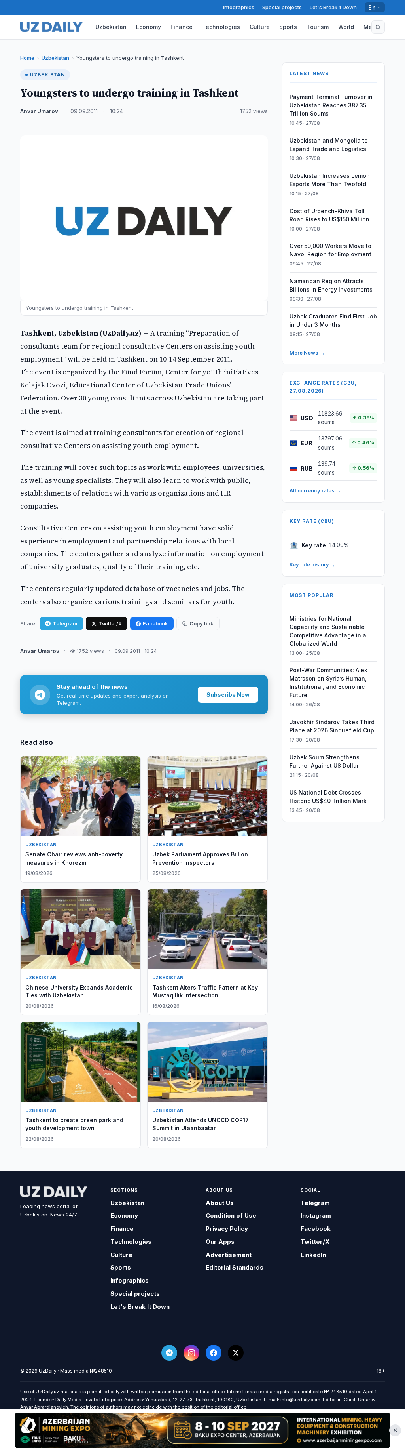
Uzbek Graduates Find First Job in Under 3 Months (333, 320)
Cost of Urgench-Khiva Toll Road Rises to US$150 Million (329, 215)
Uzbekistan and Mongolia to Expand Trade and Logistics (329, 144)
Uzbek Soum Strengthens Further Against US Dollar (325, 761)
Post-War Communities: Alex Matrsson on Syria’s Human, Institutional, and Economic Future (328, 682)
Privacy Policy (227, 1228)
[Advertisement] (202, 1430)
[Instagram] (191, 1353)
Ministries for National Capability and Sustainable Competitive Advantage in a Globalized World (328, 631)
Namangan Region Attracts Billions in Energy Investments (331, 285)
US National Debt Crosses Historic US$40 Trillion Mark (328, 796)
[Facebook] (213, 1353)
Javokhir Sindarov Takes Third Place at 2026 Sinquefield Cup (332, 726)
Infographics (238, 7)
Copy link (201, 623)
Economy (148, 26)
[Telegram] (169, 1353)
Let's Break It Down (333, 7)
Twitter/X (110, 623)
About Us (220, 1203)
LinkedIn (313, 1254)
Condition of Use (231, 1215)
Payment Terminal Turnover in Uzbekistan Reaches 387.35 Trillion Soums (331, 105)
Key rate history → (312, 564)
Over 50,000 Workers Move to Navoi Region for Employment (330, 249)
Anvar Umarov (39, 111)
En (372, 7)
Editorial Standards (234, 1267)
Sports (288, 26)
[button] (378, 27)
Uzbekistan (111, 26)
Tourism (318, 26)
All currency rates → (315, 490)
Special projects (282, 7)
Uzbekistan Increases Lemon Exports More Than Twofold (330, 179)
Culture (260, 26)
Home (27, 58)
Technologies (221, 26)
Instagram (316, 1215)
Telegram (65, 623)
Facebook (155, 623)
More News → (307, 352)
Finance (181, 26)
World (346, 26)
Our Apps (220, 1241)
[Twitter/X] (236, 1353)
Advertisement (229, 1254)
